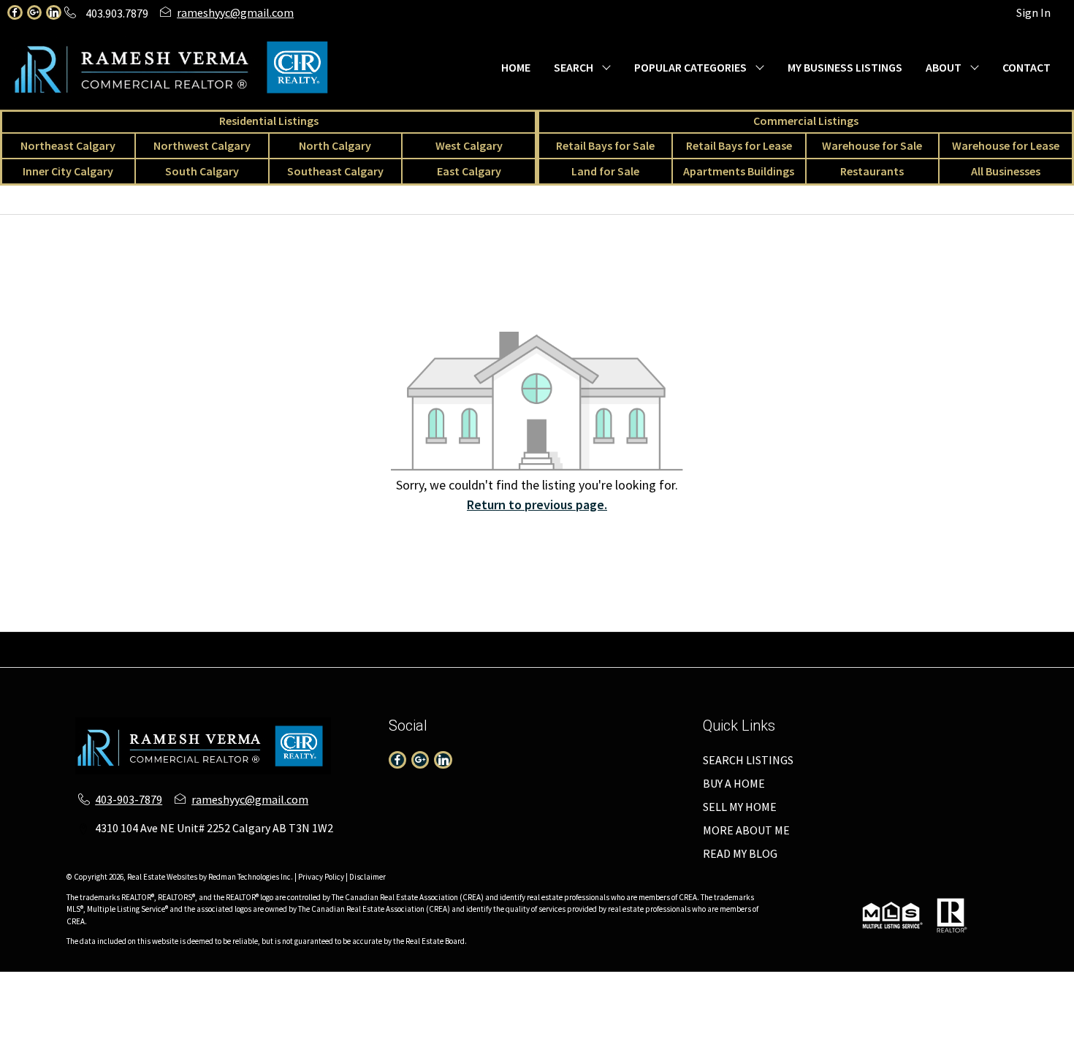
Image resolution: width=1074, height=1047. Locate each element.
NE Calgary (293, 640)
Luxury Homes (686, 658)
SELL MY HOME (740, 806)
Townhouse (154, 640)
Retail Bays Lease (892, 640)
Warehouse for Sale (872, 145)
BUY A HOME (734, 783)
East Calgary (469, 171)
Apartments (224, 640)
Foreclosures (764, 658)
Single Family (80, 640)
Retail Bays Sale (798, 640)
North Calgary (335, 145)
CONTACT (1026, 67)
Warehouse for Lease (1005, 145)
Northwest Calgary (202, 145)
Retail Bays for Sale (605, 145)
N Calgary (424, 640)
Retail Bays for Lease (739, 145)
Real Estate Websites (163, 877)
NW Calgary (360, 640)
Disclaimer (367, 877)
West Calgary (469, 145)
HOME (515, 67)
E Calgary (724, 640)
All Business (332, 658)
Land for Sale (605, 171)
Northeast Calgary (67, 145)
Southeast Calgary (335, 171)
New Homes (610, 658)
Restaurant (262, 658)
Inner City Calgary (68, 171)
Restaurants (872, 171)
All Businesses (1005, 171)
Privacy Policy (321, 877)
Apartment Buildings (516, 658)
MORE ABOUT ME (746, 830)
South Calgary (202, 171)
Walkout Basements (961, 658)
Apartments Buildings (738, 171)
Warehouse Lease (104, 658)
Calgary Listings (413, 658)
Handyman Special (853, 658)
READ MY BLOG (740, 853)
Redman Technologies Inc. (251, 877)
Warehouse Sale (986, 640)
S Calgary (603, 640)
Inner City (544, 640)
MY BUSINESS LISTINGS (845, 67)
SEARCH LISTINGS (748, 760)
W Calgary (484, 640)
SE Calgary (663, 640)
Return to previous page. (537, 504)
